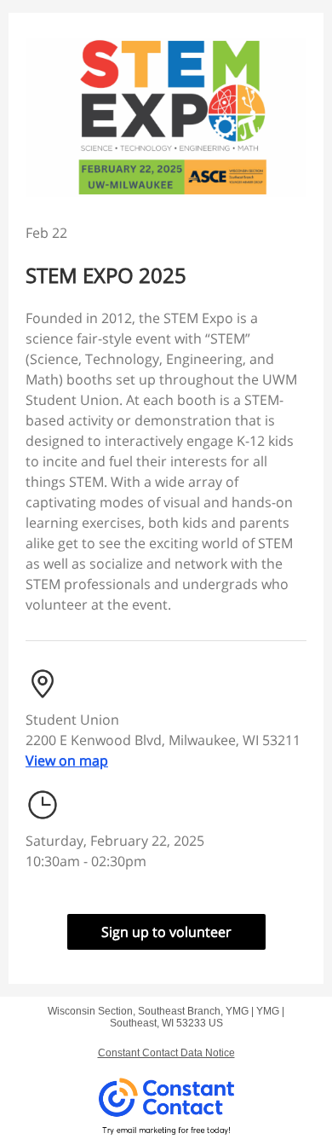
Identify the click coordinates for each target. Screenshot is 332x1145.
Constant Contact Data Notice (166, 1053)
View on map (67, 760)
